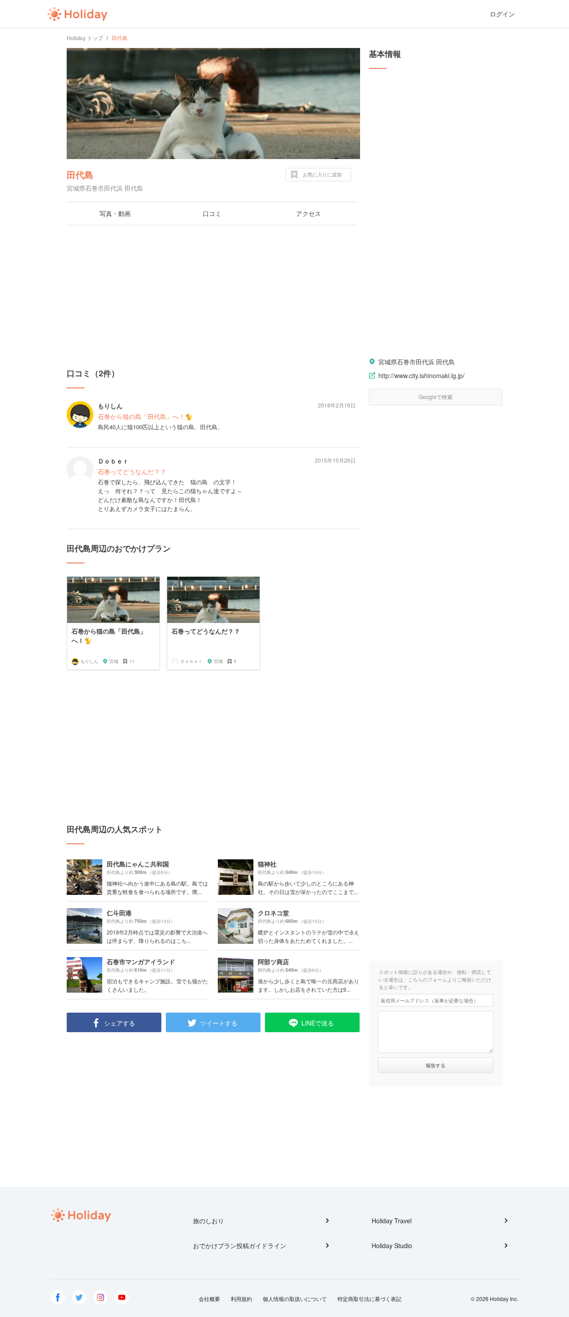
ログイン (502, 14)
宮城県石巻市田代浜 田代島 (416, 361)
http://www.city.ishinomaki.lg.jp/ (421, 375)
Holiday (77, 14)
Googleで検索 (436, 396)
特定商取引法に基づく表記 (369, 1298)
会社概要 (209, 1298)
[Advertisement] (213, 296)
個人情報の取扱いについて (295, 1298)
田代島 (80, 174)
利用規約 (241, 1298)
